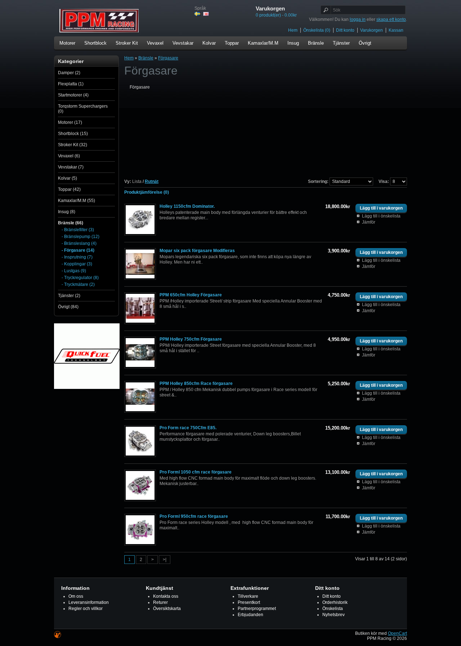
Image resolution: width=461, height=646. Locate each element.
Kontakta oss (165, 596)
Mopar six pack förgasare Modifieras (197, 250)
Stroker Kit (127, 43)
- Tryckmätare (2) (78, 284)
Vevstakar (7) (71, 167)
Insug (293, 43)
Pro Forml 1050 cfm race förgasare (196, 472)
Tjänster (341, 43)
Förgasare (168, 57)
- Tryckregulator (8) (80, 277)
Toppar (232, 43)
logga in (358, 19)
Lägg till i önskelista (381, 216)
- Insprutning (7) (77, 257)
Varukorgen (371, 30)
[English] (206, 14)
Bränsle (316, 43)
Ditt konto (345, 30)
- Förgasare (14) (78, 250)
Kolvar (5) (67, 178)
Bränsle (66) (70, 222)
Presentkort (249, 602)
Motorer (67, 43)
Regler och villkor (85, 608)
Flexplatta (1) (71, 83)
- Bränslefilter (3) (78, 229)
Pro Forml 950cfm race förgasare (194, 516)
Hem (292, 30)
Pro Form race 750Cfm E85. (188, 427)
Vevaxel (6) (69, 155)
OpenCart (397, 633)
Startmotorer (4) (73, 95)
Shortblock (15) (73, 133)
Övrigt (365, 43)
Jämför (368, 222)
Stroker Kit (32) (72, 144)
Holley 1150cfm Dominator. (187, 206)
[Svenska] (197, 14)
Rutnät (151, 181)
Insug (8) (66, 211)
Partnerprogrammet (257, 608)
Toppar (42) (69, 189)
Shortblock (95, 43)
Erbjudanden (250, 614)
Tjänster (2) (69, 295)
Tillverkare (248, 596)
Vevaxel (155, 43)
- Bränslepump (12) (80, 236)
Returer (160, 602)
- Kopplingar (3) (77, 263)
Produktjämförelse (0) (146, 192)
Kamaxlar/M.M (263, 43)
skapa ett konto (391, 19)
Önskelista (332, 608)
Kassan (396, 30)
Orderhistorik (335, 602)
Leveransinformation (88, 602)
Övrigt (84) (68, 306)
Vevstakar (183, 43)
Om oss (75, 596)
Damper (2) (69, 72)
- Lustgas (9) (74, 270)
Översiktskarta (167, 608)
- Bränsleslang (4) (79, 243)
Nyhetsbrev (333, 614)
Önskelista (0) (316, 30)
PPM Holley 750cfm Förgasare (191, 339)
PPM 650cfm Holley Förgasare (191, 294)
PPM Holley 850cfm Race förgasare (196, 383)
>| (164, 559)
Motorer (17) (70, 122)
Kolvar (209, 43)
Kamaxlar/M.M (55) (76, 200)
